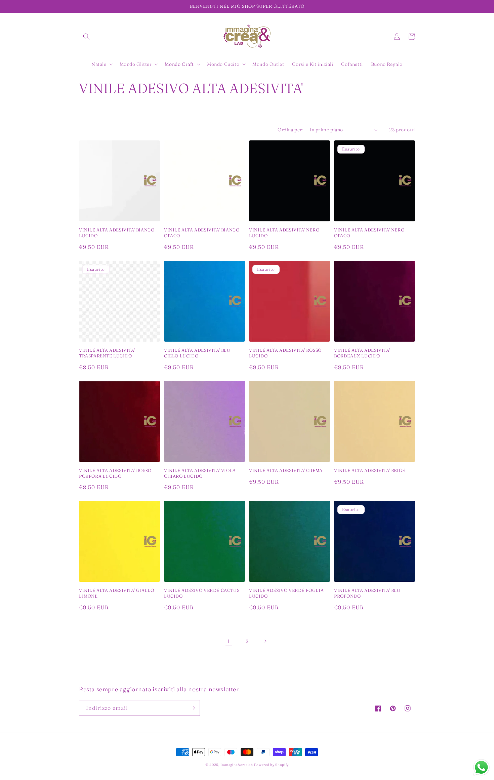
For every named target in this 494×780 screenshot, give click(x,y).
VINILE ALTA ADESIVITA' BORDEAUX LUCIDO (362, 352)
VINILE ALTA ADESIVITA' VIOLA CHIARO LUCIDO (200, 473)
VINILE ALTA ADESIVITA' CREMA (286, 470)
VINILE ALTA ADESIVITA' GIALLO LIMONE (116, 593)
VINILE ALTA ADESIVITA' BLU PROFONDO (367, 593)
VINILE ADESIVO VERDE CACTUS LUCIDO (201, 593)
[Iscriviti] (192, 708)
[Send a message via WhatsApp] (481, 767)
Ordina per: (290, 130)
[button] (86, 36)
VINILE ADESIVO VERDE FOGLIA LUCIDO (286, 593)
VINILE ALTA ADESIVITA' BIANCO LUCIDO (116, 232)
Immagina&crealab (236, 765)
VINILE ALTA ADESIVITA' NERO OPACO (369, 232)
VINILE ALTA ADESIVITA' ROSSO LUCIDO (285, 352)
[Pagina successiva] (265, 641)
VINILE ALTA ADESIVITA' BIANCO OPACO (201, 232)
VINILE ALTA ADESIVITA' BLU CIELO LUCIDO (197, 352)
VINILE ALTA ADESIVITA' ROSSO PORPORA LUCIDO (115, 473)
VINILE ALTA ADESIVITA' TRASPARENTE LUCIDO (107, 352)
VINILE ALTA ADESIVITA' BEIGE (369, 470)
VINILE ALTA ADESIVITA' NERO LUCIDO (284, 232)
